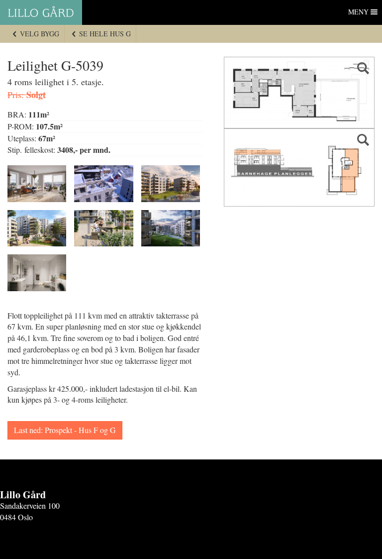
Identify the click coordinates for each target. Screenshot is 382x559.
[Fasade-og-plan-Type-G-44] (299, 167)
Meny (358, 11)
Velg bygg (38, 33)
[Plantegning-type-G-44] (299, 92)
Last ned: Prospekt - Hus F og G (65, 430)
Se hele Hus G (104, 33)
